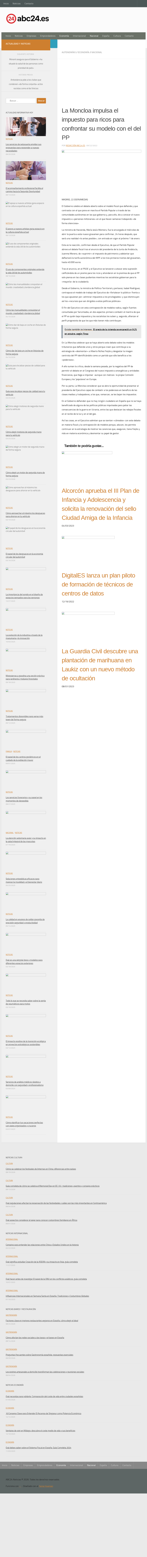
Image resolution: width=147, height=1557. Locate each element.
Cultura (117, 35)
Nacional (94, 35)
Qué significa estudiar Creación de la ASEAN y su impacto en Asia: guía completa (42, 1262)
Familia (9, 751)
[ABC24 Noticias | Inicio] (28, 18)
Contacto (29, 3)
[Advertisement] (101, 85)
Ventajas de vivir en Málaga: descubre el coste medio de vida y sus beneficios (40, 1430)
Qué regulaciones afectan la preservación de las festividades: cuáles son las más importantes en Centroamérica (56, 1203)
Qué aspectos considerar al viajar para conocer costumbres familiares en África (41, 1220)
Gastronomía (11, 1315)
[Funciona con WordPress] (20, 1486)
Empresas (31, 35)
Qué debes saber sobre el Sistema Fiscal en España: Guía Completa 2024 (38, 1447)
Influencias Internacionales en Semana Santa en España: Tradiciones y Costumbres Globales (47, 1296)
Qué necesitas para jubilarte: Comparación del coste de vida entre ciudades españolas (44, 1396)
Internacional (79, 35)
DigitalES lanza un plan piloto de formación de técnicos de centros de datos (98, 584)
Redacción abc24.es (75, 145)
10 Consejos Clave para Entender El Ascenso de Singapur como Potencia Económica (43, 1413)
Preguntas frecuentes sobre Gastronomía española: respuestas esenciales (39, 1355)
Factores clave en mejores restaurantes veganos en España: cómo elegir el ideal (42, 1320)
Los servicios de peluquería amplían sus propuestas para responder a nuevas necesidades (23, 147)
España (105, 35)
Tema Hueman (46, 1486)
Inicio (6, 3)
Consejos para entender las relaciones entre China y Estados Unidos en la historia (42, 1245)
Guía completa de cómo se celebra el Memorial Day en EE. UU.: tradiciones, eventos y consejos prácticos (52, 1186)
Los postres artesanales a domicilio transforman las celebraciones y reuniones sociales (45, 1372)
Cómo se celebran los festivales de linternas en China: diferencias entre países (41, 1169)
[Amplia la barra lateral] (53, 43)
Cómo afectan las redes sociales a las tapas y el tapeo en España (35, 1337)
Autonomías (69, 52)
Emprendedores (47, 35)
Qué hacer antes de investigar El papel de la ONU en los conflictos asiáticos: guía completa (46, 1279)
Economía (64, 35)
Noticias (17, 3)
